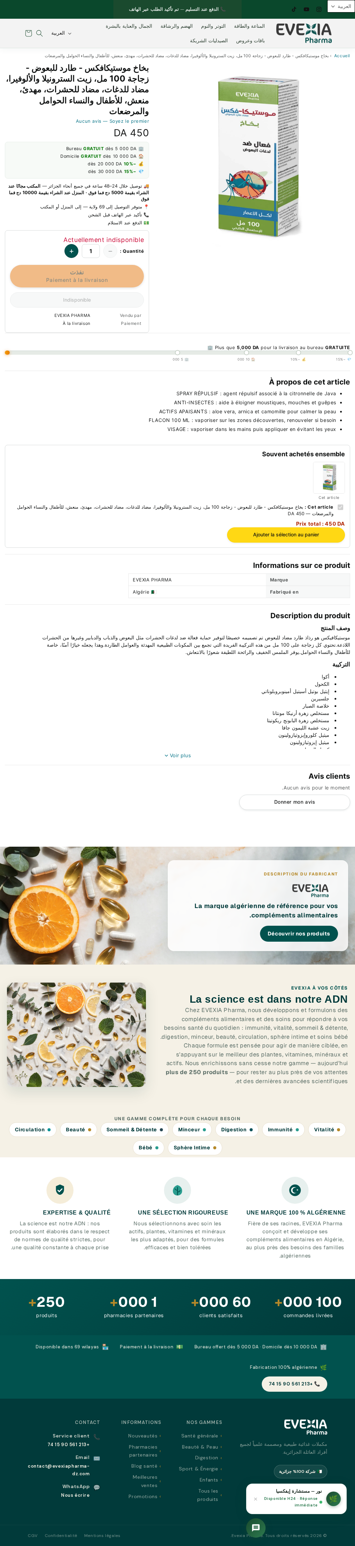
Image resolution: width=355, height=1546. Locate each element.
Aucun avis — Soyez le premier (112, 121)
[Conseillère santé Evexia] (256, 1528)
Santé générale (199, 1436)
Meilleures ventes (145, 1481)
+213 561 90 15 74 (68, 1445)
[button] (39, 33)
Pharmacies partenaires (143, 1451)
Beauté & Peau (200, 1447)
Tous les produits (207, 1495)
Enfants (209, 1480)
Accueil (342, 55)
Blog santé (144, 1466)
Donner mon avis (294, 802)
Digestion (206, 1457)
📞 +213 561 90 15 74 (294, 1384)
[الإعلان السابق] (234, 9)
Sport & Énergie (198, 1469)
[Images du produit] (255, 159)
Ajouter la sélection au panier (286, 534)
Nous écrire (75, 1495)
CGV (33, 1535)
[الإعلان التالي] (121, 9)
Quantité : (132, 251)
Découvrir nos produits (299, 933)
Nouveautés (142, 1436)
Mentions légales (102, 1535)
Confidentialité (61, 1535)
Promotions (143, 1496)
